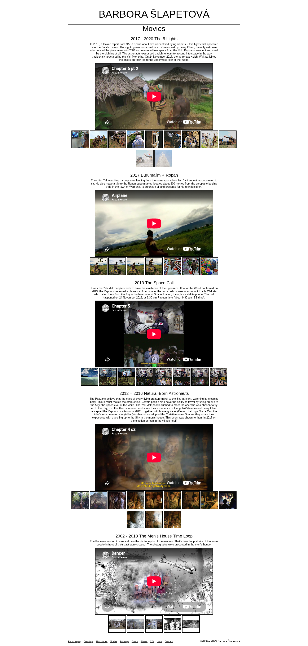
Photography (74, 641)
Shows (144, 641)
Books (135, 641)
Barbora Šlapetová (154, 14)
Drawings (88, 641)
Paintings (124, 641)
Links (159, 641)
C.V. (152, 641)
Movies (113, 641)
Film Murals (101, 641)
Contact (169, 641)
